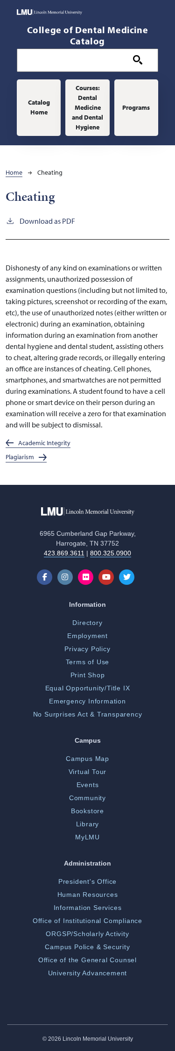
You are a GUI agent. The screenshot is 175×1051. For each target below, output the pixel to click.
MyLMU (87, 837)
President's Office (87, 881)
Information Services (88, 907)
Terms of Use (88, 662)
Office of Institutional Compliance (87, 920)
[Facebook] (46, 577)
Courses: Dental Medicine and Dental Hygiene (87, 107)
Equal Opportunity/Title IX (87, 688)
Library (87, 824)
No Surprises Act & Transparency (87, 714)
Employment (87, 635)
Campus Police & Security (87, 947)
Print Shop (87, 675)
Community (87, 798)
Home (14, 172)
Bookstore (87, 811)
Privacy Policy (87, 649)
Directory (87, 622)
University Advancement (87, 973)
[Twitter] (128, 577)
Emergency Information (87, 701)
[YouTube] (108, 577)
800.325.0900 (110, 553)
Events (88, 784)
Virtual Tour (88, 771)
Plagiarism (20, 456)
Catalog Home (39, 107)
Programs (136, 107)
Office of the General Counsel (87, 960)
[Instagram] (67, 577)
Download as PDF (47, 221)
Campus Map (87, 758)
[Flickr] (87, 577)
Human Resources (87, 894)
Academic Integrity (44, 442)
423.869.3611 (64, 553)
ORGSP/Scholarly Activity (87, 933)
